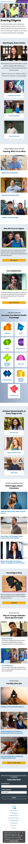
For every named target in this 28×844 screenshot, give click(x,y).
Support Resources (13, 815)
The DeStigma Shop (13, 820)
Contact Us (13, 828)
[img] (14, 696)
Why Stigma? (14, 260)
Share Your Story (13, 810)
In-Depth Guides (13, 823)
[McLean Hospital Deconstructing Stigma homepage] (8, 1)
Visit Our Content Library (14, 762)
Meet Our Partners (14, 302)
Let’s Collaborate (14, 813)
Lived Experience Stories (13, 818)
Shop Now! (14, 603)
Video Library (14, 825)
